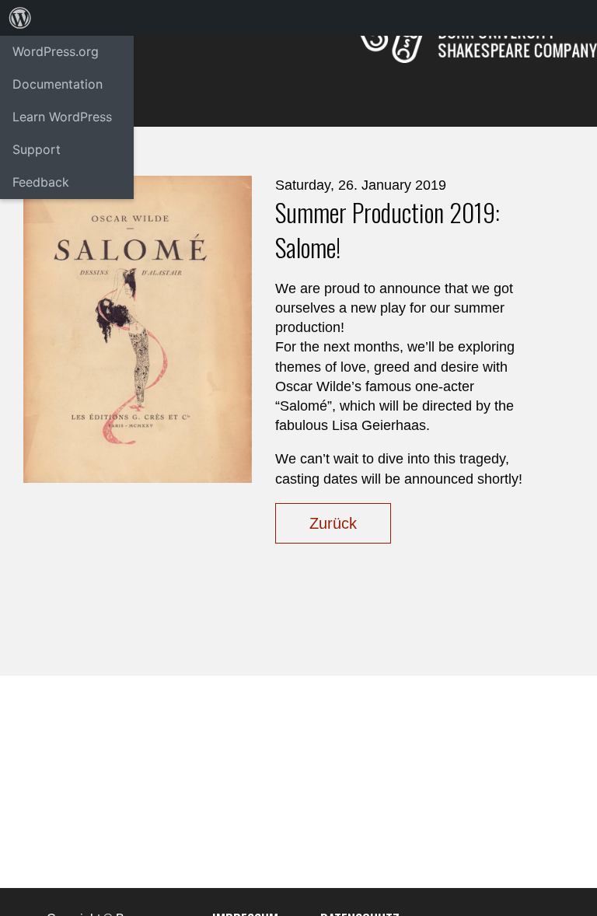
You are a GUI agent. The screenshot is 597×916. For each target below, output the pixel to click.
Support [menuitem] (36, 149)
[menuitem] (20, 18)
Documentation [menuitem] (57, 84)
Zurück (333, 523)
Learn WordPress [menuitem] (62, 116)
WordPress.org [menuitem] (55, 51)
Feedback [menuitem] (40, 182)
